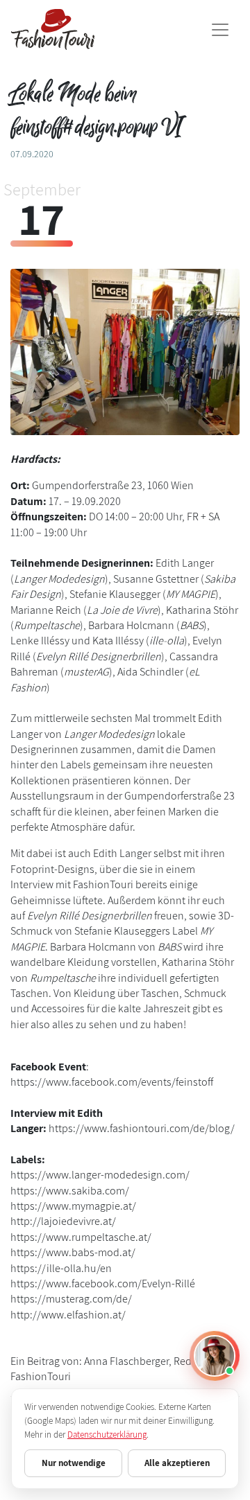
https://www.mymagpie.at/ (73, 1206)
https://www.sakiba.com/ (69, 1190)
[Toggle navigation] (220, 30)
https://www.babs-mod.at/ (72, 1252)
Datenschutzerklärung (107, 1434)
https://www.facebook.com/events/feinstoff (111, 1082)
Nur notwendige (74, 1463)
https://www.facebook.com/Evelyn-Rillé (102, 1283)
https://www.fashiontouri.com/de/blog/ (142, 1128)
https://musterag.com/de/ (71, 1298)
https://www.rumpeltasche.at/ (80, 1237)
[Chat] (215, 1356)
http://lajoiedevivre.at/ (63, 1221)
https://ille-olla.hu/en (61, 1268)
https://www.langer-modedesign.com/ (100, 1174)
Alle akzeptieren (177, 1463)
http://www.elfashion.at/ (68, 1314)
